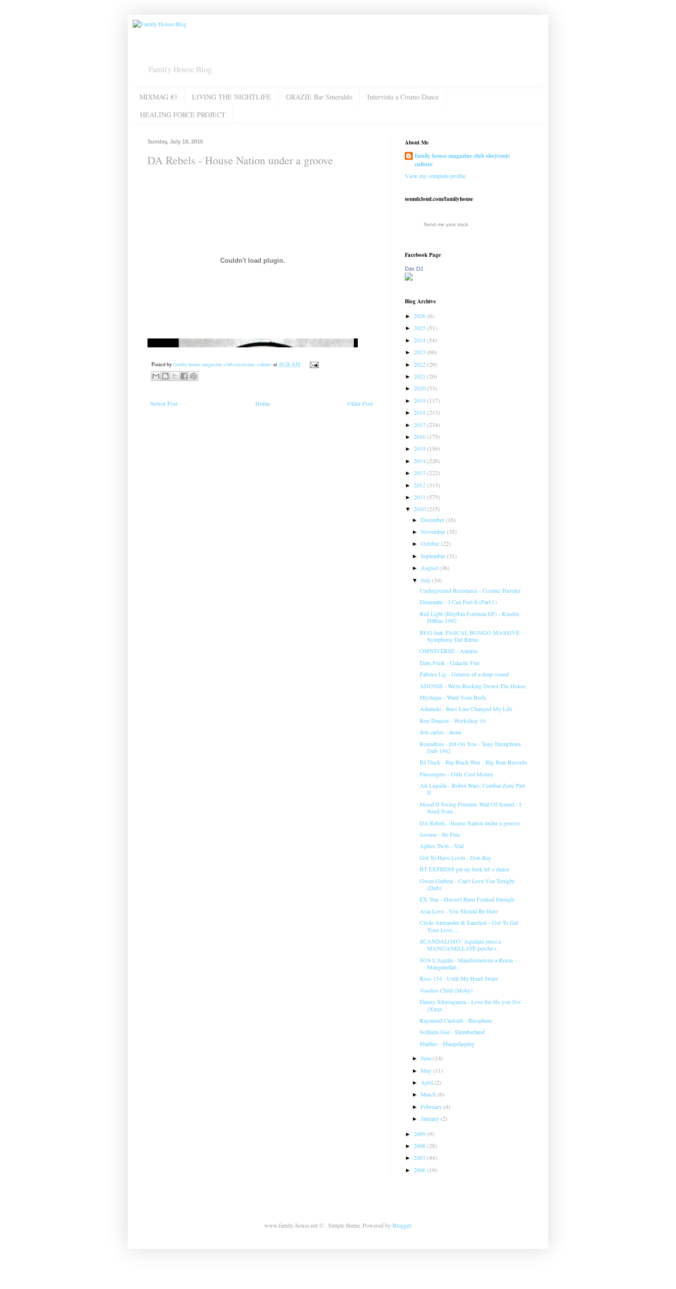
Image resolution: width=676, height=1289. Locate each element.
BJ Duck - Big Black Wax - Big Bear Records (473, 762)
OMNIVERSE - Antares (449, 651)
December (433, 520)
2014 (420, 461)
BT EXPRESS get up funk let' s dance (464, 869)
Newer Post (164, 403)
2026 (420, 316)
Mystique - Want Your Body (453, 697)
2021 (420, 376)
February (432, 1106)
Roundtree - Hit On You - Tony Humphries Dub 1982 (470, 747)
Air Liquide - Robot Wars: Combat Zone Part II (472, 788)
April (428, 1082)
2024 (420, 340)
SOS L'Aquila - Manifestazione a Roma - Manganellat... (468, 963)
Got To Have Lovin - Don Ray (455, 857)
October (431, 543)
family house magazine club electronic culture (462, 160)
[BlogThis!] (165, 376)
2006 (420, 1170)
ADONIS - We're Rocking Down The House (473, 686)
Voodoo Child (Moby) (446, 990)
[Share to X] (175, 376)
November (434, 531)
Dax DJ (414, 269)
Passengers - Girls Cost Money (456, 774)
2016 (420, 436)
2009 (420, 1134)
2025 (420, 328)
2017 (420, 425)
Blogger (401, 1225)
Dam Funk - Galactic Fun (450, 663)
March (429, 1094)
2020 (420, 388)
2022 (420, 364)
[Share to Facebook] (184, 376)
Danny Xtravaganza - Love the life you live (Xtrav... (470, 1005)
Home (262, 403)
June (427, 1058)
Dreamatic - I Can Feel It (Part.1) (458, 602)
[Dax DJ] (409, 278)
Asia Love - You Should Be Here (459, 911)
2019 (420, 400)
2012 (420, 485)
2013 (420, 473)
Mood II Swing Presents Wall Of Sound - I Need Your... (470, 807)
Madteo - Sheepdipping (447, 1044)
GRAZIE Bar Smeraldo (319, 96)
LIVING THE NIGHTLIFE (231, 96)
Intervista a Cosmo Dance (403, 96)
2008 (420, 1145)
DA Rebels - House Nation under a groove (470, 823)
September (434, 556)
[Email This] (156, 376)
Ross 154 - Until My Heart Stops (459, 978)
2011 (420, 497)
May (427, 1070)
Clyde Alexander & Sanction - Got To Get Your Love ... (469, 925)
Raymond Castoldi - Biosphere (456, 1020)
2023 (420, 352)
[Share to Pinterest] (193, 376)
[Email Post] (313, 364)
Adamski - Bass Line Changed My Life (466, 709)
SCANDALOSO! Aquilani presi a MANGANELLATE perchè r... (460, 944)
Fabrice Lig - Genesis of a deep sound (464, 674)
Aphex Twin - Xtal (442, 846)
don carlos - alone (440, 732)
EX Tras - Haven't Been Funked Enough (467, 899)
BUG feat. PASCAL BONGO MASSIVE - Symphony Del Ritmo (471, 635)
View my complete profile (435, 176)
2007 (420, 1157)
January (430, 1118)
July (426, 580)
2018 (420, 412)
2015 (420, 448)
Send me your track (446, 224)
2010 (420, 509)
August (430, 568)
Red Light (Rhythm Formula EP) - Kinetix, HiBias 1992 (470, 617)
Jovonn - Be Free (440, 834)
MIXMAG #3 (158, 96)
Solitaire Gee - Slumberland (452, 1032)
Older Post (360, 403)
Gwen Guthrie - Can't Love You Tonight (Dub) (467, 884)
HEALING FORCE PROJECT (183, 114)
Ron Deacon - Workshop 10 (452, 720)
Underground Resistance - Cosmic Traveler (470, 590)
